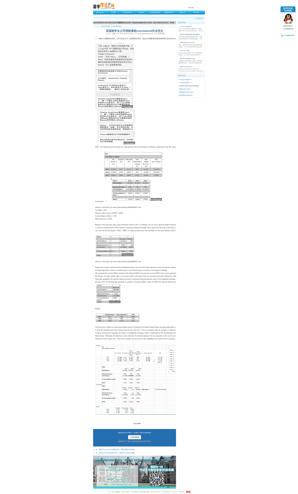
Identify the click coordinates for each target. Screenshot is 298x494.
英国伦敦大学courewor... (187, 42)
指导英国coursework (185, 95)
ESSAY (113, 12)
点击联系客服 (134, 437)
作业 (117, 492)
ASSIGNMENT (127, 12)
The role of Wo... (185, 50)
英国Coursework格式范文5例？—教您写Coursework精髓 (116, 453)
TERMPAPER (168, 12)
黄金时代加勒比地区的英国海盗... (190, 34)
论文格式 (141, 12)
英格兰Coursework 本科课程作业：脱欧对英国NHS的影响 (117, 449)
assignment (145, 492)
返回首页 (200, 18)
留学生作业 (99, 12)
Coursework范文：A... (186, 83)
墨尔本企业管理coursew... (188, 58)
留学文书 (182, 12)
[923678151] (288, 39)
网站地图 (191, 7)
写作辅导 (196, 12)
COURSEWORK (155, 12)
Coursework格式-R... (186, 26)
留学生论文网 (105, 26)
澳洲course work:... (185, 89)
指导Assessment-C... (186, 66)
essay (136, 492)
